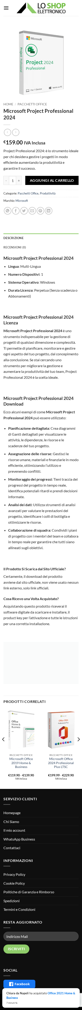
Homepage (11, 813)
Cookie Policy (14, 883)
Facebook (22, 984)
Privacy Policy (14, 874)
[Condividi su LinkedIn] (48, 211)
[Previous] (3, 748)
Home (8, 104)
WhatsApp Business (19, 839)
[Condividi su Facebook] (16, 211)
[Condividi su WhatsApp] (7, 211)
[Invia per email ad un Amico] (32, 211)
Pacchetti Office (32, 104)
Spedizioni (11, 901)
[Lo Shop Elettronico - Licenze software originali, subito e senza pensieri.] (41, 8)
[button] (6, 7)
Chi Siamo (11, 821)
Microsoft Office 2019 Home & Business (21, 763)
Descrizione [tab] (13, 238)
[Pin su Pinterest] (40, 211)
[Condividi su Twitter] (24, 211)
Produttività (48, 193)
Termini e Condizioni (19, 909)
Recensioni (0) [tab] (14, 247)
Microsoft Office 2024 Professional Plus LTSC (61, 763)
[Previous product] (15, 132)
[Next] (78, 748)
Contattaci (11, 848)
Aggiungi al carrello (52, 180)
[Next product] (7, 132)
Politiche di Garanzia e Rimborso (28, 892)
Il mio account (14, 830)
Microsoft (21, 200)
